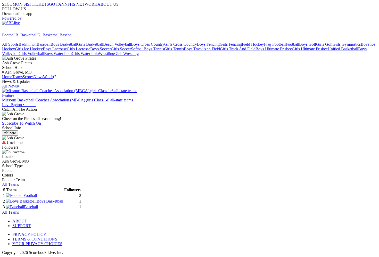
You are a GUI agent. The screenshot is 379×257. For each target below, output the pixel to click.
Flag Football (275, 44)
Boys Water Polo (58, 53)
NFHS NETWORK (80, 4)
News (38, 77)
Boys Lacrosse (55, 49)
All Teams (10, 184)
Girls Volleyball (31, 53)
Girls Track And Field (238, 49)
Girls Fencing (231, 44)
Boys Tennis (154, 49)
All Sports (10, 44)
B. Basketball (26, 35)
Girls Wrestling (126, 53)
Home (7, 77)
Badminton (28, 44)
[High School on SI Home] (22, 30)
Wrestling (106, 53)
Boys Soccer (100, 49)
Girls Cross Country (180, 44)
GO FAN (56, 4)
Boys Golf (307, 44)
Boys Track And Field (202, 49)
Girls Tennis (174, 49)
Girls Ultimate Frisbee (310, 49)
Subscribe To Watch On (21, 123)
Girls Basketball (90, 44)
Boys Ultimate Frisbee (274, 49)
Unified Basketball (343, 49)
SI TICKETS (38, 4)
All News (10, 86)
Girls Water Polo (85, 53)
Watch (48, 77)
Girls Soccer (121, 49)
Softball (137, 49)
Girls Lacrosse (78, 49)
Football (8, 35)
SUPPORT (21, 225)
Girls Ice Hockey (29, 49)
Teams (17, 77)
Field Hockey (253, 44)
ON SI (21, 4)
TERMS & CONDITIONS (34, 239)
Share (11, 133)
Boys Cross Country (147, 44)
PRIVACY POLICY (29, 234)
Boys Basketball (64, 44)
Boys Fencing (208, 44)
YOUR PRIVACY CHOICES (37, 244)
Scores (28, 77)
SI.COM (9, 4)
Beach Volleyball (117, 44)
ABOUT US (108, 4)
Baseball (66, 35)
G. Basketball (48, 35)
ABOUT (19, 221)
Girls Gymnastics (347, 44)
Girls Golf (324, 44)
